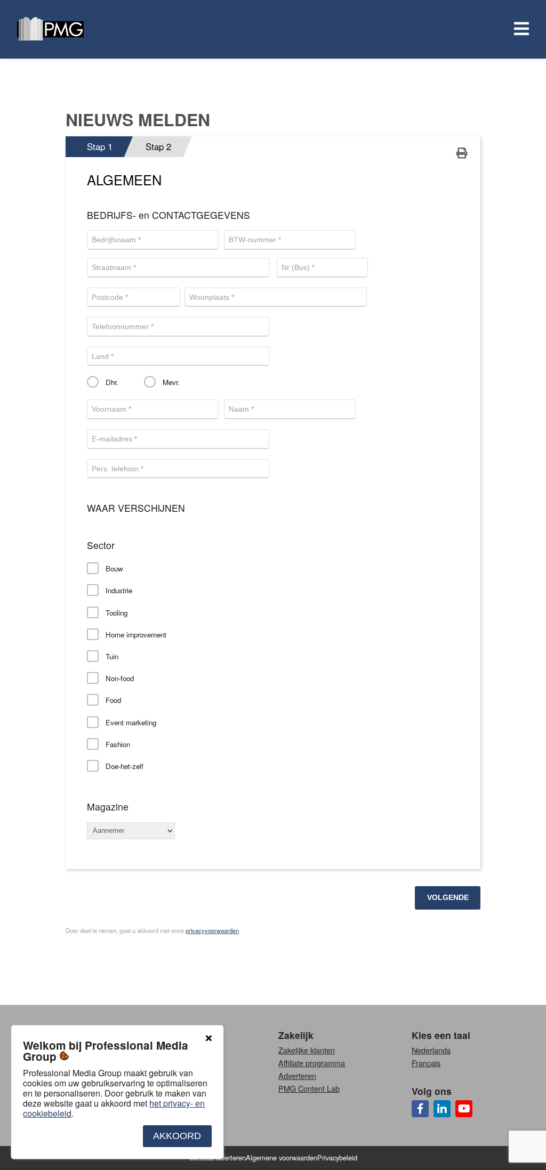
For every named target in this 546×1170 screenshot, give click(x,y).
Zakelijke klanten (306, 1050)
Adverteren (297, 1075)
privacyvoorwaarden (212, 930)
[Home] (50, 29)
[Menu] (519, 29)
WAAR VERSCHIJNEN (136, 508)
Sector (101, 545)
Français (426, 1062)
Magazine (108, 807)
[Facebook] (420, 1108)
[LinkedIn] (442, 1108)
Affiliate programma (311, 1062)
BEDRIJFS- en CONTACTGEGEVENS (168, 215)
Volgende (448, 897)
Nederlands (431, 1050)
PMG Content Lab (309, 1088)
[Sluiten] (208, 1038)
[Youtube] (463, 1108)
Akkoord (177, 1136)
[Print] (462, 154)
